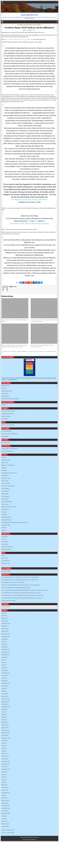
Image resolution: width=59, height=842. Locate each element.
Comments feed (5, 560)
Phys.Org (4, 539)
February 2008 (5, 823)
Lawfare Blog (5, 493)
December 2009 (6, 805)
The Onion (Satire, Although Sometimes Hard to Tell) (14, 522)
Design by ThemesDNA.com (29, 839)
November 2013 (6, 701)
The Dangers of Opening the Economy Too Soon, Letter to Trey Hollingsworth (21, 585)
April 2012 (4, 751)
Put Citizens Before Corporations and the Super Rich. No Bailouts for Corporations (22, 598)
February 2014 (5, 693)
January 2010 (5, 803)
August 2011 (4, 771)
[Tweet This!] (21, 283)
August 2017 (5, 657)
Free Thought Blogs (6, 431)
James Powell (5, 393)
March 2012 (4, 753)
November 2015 (6, 673)
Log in (3, 555)
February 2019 (5, 628)
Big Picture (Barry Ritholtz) (8, 411)
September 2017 (6, 654)
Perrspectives (5, 509)
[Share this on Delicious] (41, 283)
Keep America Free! (29, 14)
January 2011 (5, 790)
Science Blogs (5, 541)
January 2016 (5, 670)
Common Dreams (6, 478)
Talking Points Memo (7, 519)
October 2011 (5, 766)
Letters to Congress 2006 (8, 832)
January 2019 (5, 631)
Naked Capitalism (6, 416)
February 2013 (5, 725)
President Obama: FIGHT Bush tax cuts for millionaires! (29, 27)
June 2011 (4, 777)
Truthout (4, 527)
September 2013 (6, 706)
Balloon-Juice (5, 462)
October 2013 (5, 704)
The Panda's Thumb (6, 549)
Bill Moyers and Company (8, 465)
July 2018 (4, 641)
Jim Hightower (5, 491)
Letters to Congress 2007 (8, 830)
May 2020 (4, 613)
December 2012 (5, 730)
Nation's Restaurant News (8, 425)
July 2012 (4, 743)
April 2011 (4, 782)
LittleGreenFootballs (7, 501)
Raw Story (4, 512)
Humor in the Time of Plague (9, 600)
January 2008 (5, 826)
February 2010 (5, 800)
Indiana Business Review (8, 413)
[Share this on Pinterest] (28, 283)
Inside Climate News (7, 391)
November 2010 (6, 792)
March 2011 (4, 784)
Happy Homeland (6, 571)
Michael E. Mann (6, 396)
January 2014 (5, 696)
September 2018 (6, 636)
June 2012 (4, 745)
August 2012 (5, 740)
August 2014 (5, 686)
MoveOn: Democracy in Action (9, 506)
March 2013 (4, 722)
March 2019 (4, 626)
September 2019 (6, 623)
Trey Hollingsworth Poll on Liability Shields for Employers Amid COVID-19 (20, 579)
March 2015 (4, 680)
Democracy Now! (6, 483)
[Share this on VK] (34, 283)
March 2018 (4, 646)
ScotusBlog (4, 514)
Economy (29, 24)
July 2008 (4, 816)
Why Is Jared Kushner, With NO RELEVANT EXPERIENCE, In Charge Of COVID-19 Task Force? (25, 590)
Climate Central (5, 385)
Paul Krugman (5, 418)
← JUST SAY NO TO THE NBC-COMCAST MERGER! (14, 351)
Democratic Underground (8, 486)
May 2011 (4, 779)
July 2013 (4, 712)
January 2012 (5, 758)
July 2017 (4, 659)
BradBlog (4, 467)
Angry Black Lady (6, 460)
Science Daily (5, 544)
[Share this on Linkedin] (39, 283)
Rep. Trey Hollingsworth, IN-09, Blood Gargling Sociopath (16, 587)
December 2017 (5, 649)
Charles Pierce (5, 475)
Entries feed (5, 558)
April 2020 (4, 615)
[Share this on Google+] (26, 283)
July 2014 (4, 688)
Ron (25, 30)
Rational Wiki (5, 436)
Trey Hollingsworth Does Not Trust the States (13, 582)
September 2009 (6, 808)
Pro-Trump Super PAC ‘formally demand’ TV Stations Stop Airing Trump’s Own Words (23, 595)
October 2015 (5, 675)
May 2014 (4, 691)
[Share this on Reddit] (31, 283)
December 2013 (5, 699)
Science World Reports (7, 546)
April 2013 (4, 719)
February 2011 (5, 787)
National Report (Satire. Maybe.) (10, 448)
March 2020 (5, 618)
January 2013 (5, 727)
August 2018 (5, 639)
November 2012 (6, 732)
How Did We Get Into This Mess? (10, 433)
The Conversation (6, 442)
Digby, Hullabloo (6, 488)
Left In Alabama (5, 496)
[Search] (56, 21)
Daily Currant (5, 480)
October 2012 (5, 735)
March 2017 (4, 667)
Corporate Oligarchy (23, 24)
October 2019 (5, 620)
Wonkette (4, 530)
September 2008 (6, 813)
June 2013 (4, 714)
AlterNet (4, 457)
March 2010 (4, 797)
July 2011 (4, 774)
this (29, 221)
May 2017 (4, 665)
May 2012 (4, 748)
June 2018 (4, 644)
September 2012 (6, 738)
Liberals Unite (5, 499)
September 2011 (6, 769)
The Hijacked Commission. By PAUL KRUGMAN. (29, 200)
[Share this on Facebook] (23, 283)
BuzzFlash (4, 470)
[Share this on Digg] (36, 283)
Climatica (4, 388)
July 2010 (4, 795)
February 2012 (5, 756)
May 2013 (4, 717)
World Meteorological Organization (10, 398)
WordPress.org (5, 563)
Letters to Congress (36, 24)
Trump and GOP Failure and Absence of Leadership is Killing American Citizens (21, 592)
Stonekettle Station (6, 517)
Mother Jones (5, 504)
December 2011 (5, 761)
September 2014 (6, 683)
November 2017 (6, 652)
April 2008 (4, 821)
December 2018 (5, 633)
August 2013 (5, 709)
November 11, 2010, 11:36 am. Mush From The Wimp (29, 223)
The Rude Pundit (6, 525)
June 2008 (4, 818)
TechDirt (4, 404)
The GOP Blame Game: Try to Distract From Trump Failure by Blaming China (20, 577)
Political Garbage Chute (7, 451)
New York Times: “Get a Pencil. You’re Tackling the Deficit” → (42, 351)
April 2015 (4, 678)
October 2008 (5, 810)
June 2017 (4, 662)
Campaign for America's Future (9, 473)
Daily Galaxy (5, 536)
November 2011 (5, 764)
